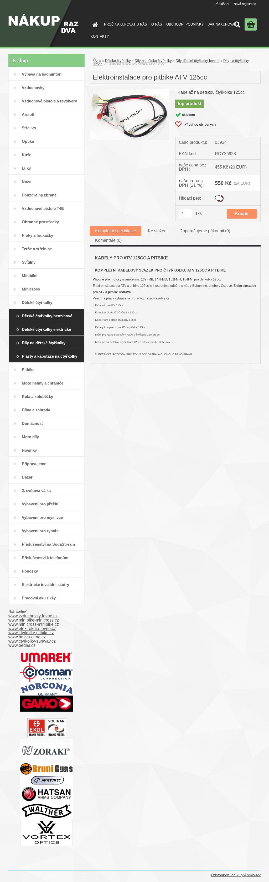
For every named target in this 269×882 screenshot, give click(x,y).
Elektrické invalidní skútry (45, 584)
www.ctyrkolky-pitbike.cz (31, 632)
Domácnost (32, 423)
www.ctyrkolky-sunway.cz (32, 641)
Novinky (29, 450)
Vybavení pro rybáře (40, 531)
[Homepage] (94, 24)
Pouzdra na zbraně (39, 195)
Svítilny (28, 262)
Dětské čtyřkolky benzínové (47, 316)
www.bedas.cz (21, 645)
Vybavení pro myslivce (42, 517)
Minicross (31, 289)
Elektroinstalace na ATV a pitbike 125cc (121, 286)
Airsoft (28, 114)
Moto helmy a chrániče (42, 383)
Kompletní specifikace (115, 231)
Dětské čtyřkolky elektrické (46, 329)
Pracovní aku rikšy (39, 598)
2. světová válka (36, 490)
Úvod (97, 61)
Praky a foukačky (37, 235)
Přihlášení (222, 4)
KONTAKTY (100, 36)
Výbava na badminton (41, 74)
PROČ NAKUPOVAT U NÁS (125, 24)
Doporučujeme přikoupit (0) (204, 231)
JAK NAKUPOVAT (222, 24)
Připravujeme (34, 463)
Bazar (27, 477)
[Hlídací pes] (219, 196)
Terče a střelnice (37, 249)
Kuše (26, 154)
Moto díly (30, 437)
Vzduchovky (33, 87)
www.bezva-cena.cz (27, 637)
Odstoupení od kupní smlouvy (236, 875)
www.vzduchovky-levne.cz (33, 616)
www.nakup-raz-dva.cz (153, 298)
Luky (26, 168)
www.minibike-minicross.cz (33, 620)
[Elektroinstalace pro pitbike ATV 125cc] (129, 91)
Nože (26, 181)
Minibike (29, 275)
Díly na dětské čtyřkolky (43, 343)
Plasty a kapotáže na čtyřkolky (49, 356)
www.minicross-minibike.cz (33, 624)
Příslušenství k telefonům (45, 557)
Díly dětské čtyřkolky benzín (197, 61)
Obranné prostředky (40, 222)
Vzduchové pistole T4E (43, 208)
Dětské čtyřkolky (37, 302)
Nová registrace (245, 4)
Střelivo (29, 128)
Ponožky (30, 571)
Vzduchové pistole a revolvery (49, 101)
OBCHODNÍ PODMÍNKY (185, 24)
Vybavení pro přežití (40, 504)
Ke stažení (158, 231)
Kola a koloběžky (37, 396)
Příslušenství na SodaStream (48, 544)
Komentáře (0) (108, 240)
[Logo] (43, 23)
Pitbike (28, 369)
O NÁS (156, 24)
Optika (28, 141)
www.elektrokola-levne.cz (32, 628)
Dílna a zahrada (36, 410)
